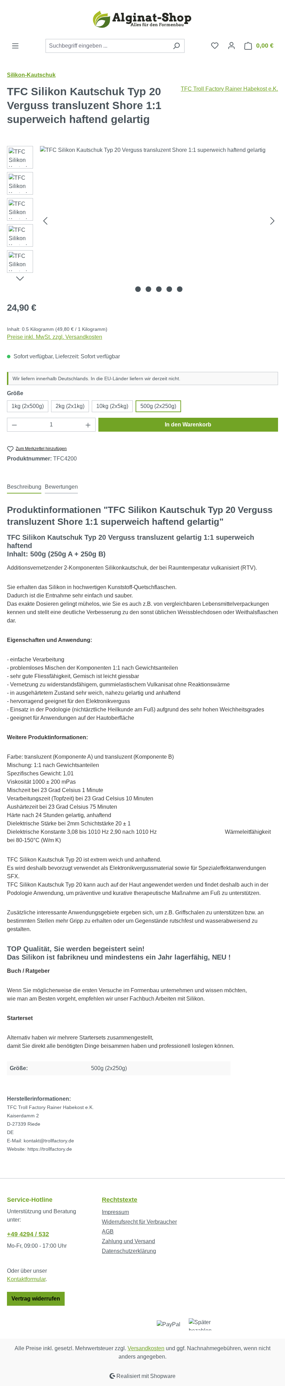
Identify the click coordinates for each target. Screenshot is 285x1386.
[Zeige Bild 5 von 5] (179, 289)
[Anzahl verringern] (14, 425)
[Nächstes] (272, 221)
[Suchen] (176, 46)
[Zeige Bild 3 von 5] (159, 289)
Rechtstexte (119, 1199)
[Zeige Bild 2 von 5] (148, 289)
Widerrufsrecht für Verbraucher (139, 1222)
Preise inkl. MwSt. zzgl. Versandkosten (54, 337)
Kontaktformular (26, 1279)
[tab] (24, 487)
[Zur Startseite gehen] (142, 19)
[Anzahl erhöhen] (88, 425)
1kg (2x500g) (27, 406)
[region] (142, 220)
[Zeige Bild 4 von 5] (169, 289)
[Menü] (15, 46)
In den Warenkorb (188, 424)
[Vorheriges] (45, 221)
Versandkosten (146, 1348)
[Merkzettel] (214, 45)
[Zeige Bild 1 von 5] (138, 289)
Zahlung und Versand (128, 1241)
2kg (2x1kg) (70, 406)
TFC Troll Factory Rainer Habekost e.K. (229, 89)
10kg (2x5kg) (112, 406)
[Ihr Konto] (231, 45)
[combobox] (107, 46)
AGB (108, 1231)
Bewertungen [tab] (61, 487)
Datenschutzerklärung (129, 1251)
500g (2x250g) (158, 406)
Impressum (115, 1212)
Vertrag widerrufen (35, 1299)
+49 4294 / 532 (28, 1234)
